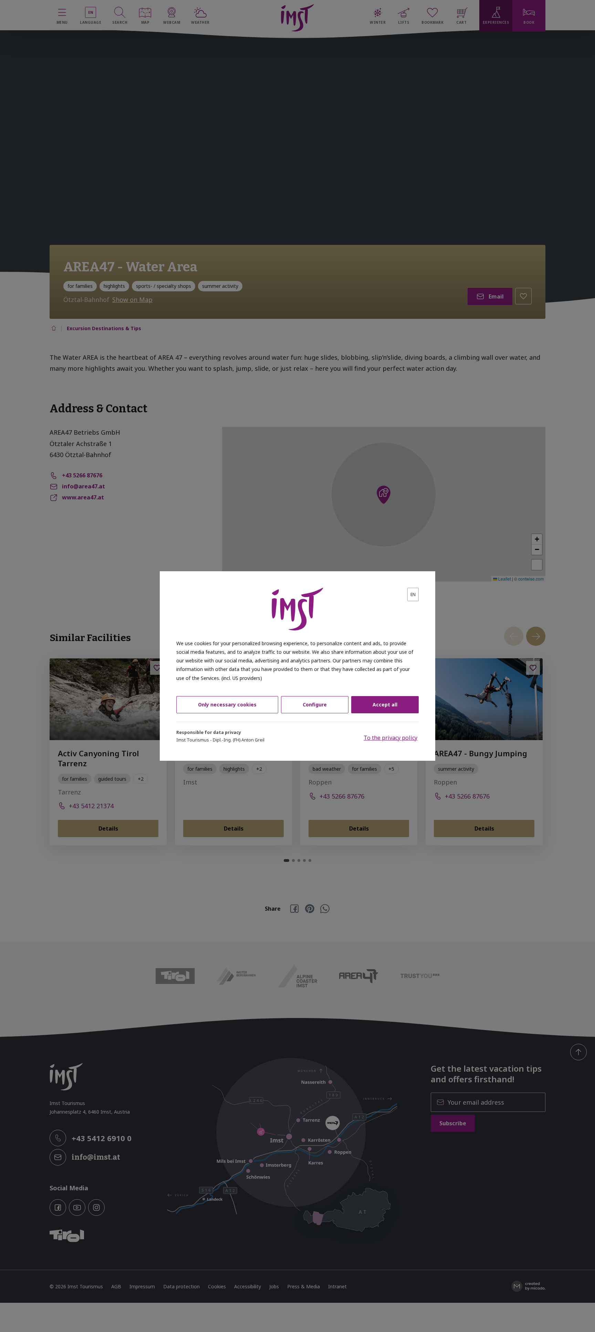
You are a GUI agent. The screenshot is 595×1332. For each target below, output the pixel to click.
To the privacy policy (390, 737)
